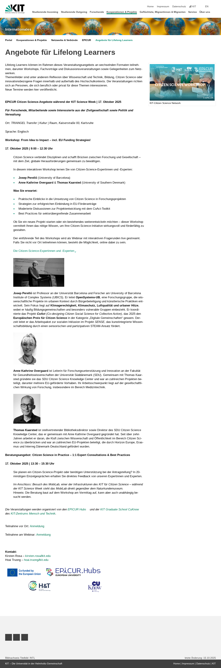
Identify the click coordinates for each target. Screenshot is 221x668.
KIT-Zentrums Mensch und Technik (33, 513)
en (206, 6)
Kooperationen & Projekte (122, 12)
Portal (8, 40)
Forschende (97, 12)
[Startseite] (215, 11)
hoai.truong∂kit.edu (36, 560)
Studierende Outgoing (74, 12)
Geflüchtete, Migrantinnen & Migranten (163, 12)
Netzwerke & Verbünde (64, 40)
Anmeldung (37, 526)
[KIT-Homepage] (15, 8)
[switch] (215, 6)
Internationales (18, 29)
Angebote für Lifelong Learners (114, 40)
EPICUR (86, 40)
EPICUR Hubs (77, 509)
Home (150, 6)
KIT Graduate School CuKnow (119, 509)
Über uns (204, 12)
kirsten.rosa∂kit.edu (38, 556)
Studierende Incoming (45, 12)
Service (192, 12)
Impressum (163, 6)
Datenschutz (179, 6)
